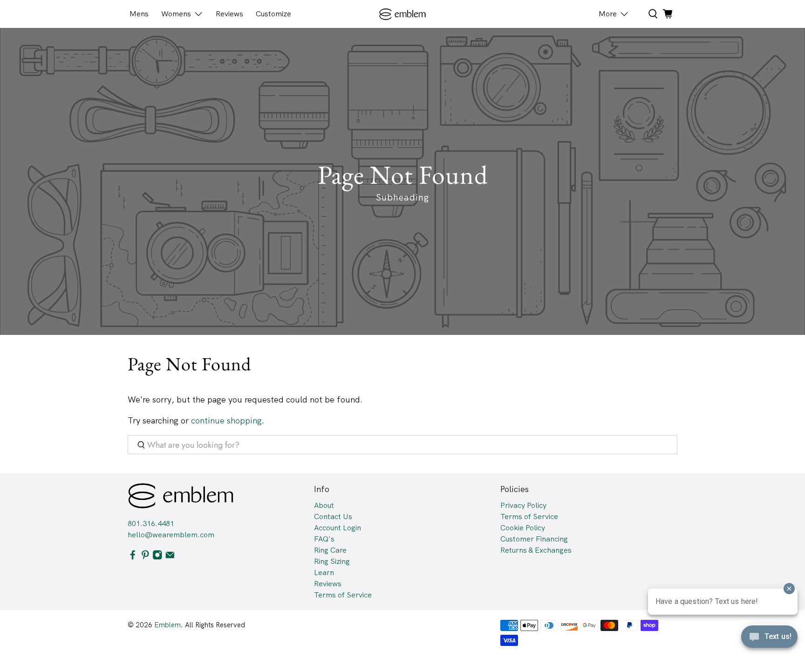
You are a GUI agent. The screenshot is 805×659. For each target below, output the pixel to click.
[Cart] (667, 14)
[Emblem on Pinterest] (145, 557)
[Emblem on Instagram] (157, 557)
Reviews (229, 14)
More (608, 14)
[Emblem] (402, 14)
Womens (176, 14)
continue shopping (226, 420)
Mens (139, 14)
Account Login (337, 528)
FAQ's (324, 539)
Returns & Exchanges (536, 550)
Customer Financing (534, 539)
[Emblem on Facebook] (133, 557)
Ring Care (330, 550)
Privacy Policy (523, 505)
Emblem (167, 625)
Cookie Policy (522, 528)
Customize (273, 14)
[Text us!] (769, 639)
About (324, 505)
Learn (324, 572)
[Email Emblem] (170, 557)
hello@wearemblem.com (171, 535)
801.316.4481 (151, 523)
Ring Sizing (332, 561)
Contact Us (333, 516)
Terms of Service (343, 595)
